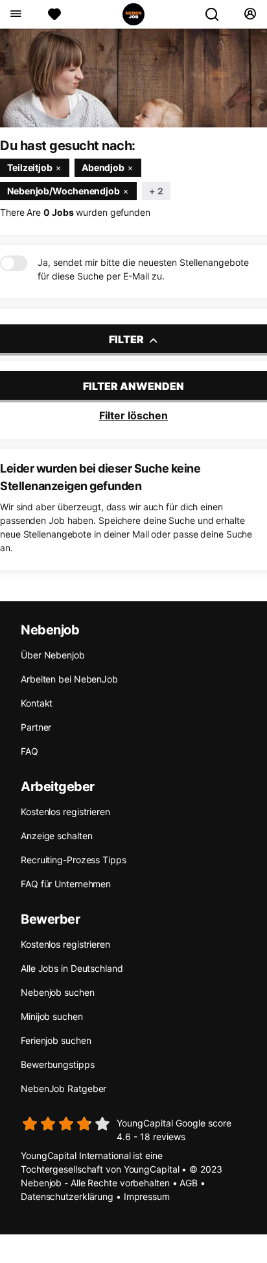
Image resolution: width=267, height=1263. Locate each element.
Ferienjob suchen (56, 1040)
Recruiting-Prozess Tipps (73, 859)
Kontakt (36, 703)
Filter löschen (133, 415)
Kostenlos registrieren (65, 811)
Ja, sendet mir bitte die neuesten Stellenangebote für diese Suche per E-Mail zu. (143, 269)
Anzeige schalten (56, 835)
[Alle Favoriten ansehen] (54, 14)
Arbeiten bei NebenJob (69, 678)
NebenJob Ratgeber (63, 1088)
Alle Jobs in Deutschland (72, 968)
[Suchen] (217, 14)
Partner (36, 727)
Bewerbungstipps (58, 1064)
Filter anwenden (133, 386)
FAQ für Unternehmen (66, 883)
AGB (189, 1182)
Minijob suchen (52, 1016)
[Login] (250, 14)
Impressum (147, 1196)
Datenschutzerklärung (67, 1196)
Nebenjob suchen (58, 992)
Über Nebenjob (53, 654)
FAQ (29, 751)
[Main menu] (15, 14)
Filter (127, 339)
